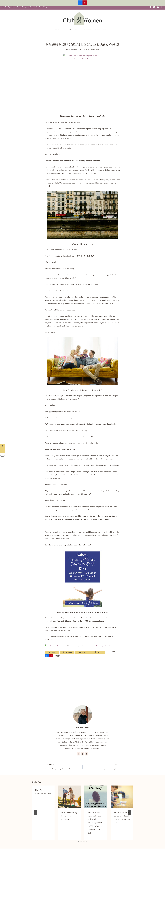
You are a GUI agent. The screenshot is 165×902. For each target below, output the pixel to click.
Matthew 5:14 (109, 636)
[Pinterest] (157, 7)
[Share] (47, 655)
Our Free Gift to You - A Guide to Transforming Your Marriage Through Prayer (25, 7)
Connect (106, 29)
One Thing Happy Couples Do (108, 767)
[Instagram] (154, 7)
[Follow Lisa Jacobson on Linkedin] (86, 753)
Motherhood (95, 49)
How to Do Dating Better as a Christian (69, 816)
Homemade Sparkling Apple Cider (58, 767)
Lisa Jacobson (72, 49)
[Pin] (51, 655)
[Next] (129, 812)
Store (97, 29)
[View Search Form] (161, 7)
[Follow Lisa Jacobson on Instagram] (82, 753)
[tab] (78, 841)
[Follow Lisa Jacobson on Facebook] (78, 753)
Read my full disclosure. (105, 646)
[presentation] (69, 797)
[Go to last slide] (35, 812)
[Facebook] (150, 7)
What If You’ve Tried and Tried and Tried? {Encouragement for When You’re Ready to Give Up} (94, 823)
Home (57, 29)
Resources (87, 29)
